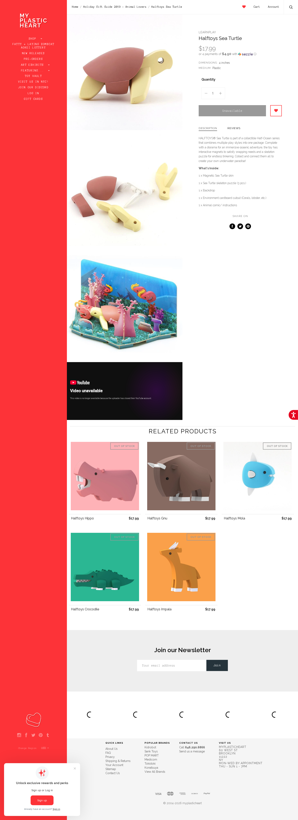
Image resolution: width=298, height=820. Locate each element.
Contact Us (112, 773)
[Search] (291, 7)
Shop (33, 38)
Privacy (110, 756)
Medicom (151, 759)
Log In (33, 93)
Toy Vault (33, 76)
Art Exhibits (33, 65)
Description (208, 128)
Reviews (233, 128)
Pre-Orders (33, 59)
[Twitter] (33, 735)
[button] (240, 54)
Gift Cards (33, 99)
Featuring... (33, 70)
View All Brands (155, 771)
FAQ (108, 752)
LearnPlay (207, 32)
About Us (111, 748)
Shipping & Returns (118, 761)
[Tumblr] (48, 735)
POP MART (152, 755)
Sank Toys (151, 751)
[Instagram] (19, 735)
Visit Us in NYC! (33, 81)
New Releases (33, 53)
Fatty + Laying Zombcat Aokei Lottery (34, 46)
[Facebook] (26, 735)
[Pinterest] (41, 735)
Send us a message (192, 751)
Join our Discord (33, 87)
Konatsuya (151, 767)
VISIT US (225, 742)
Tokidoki (150, 763)
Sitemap (110, 769)
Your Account (114, 765)
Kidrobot (150, 747)
